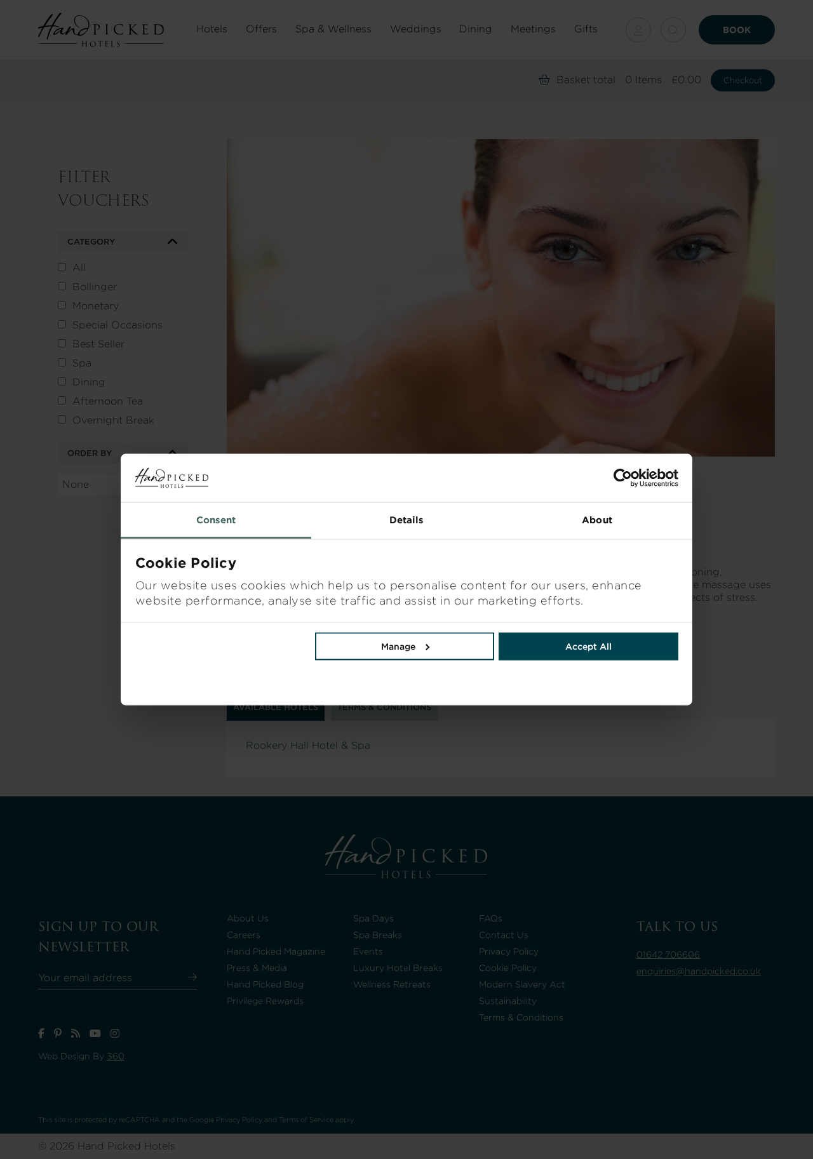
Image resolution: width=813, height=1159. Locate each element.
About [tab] (597, 520)
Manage (398, 646)
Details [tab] (406, 520)
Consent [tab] (216, 520)
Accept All (588, 646)
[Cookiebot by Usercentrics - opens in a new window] (542, 478)
